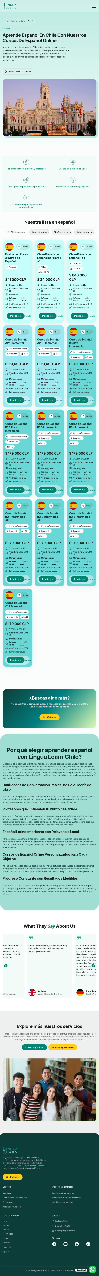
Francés (6, 1225)
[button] (5, 965)
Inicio (6, 21)
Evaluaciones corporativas (63, 1193)
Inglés (5, 1221)
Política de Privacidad (12, 1207)
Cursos (14, 21)
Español (6, 1251)
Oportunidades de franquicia (15, 1197)
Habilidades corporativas (62, 1202)
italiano (5, 1238)
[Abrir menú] (94, 6)
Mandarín (6, 1243)
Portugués (7, 1247)
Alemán (6, 1230)
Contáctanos (8, 1202)
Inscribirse (15, 316)
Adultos (22, 21)
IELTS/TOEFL (8, 1234)
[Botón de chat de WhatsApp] (92, 1269)
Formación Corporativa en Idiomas (66, 1197)
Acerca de (7, 1193)
